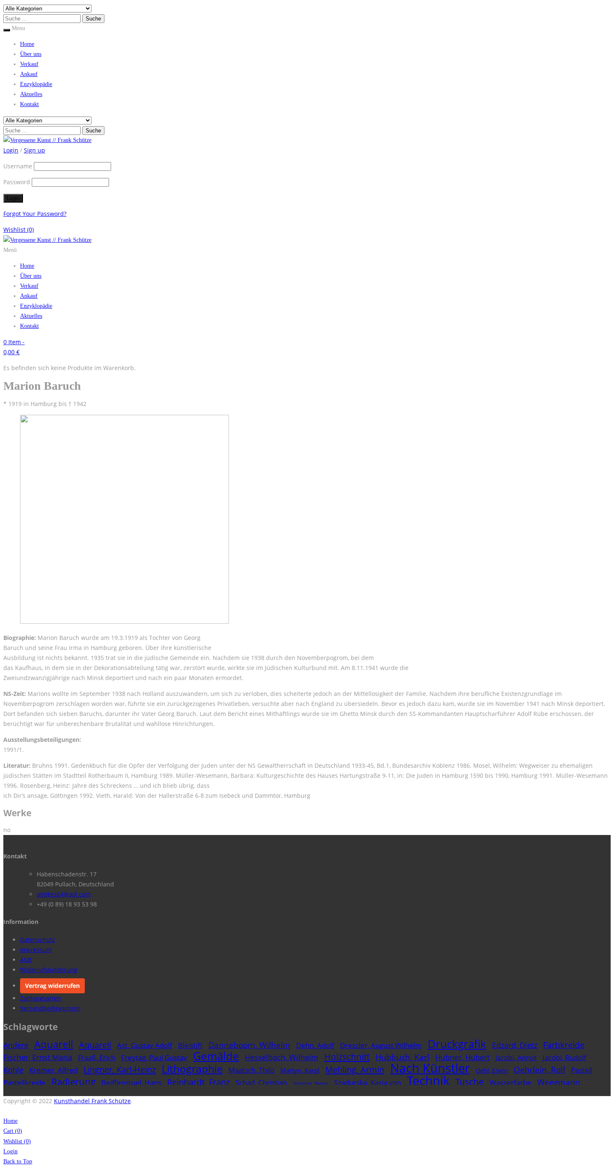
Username (17, 166)
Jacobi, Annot (516, 1057)
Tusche (469, 1082)
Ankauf (29, 74)
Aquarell (53, 1044)
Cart (12, 1131)
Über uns (30, 54)
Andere (15, 1045)
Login (10, 1151)
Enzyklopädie (36, 84)
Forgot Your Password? (34, 214)
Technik (428, 1080)
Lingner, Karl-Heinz (120, 1069)
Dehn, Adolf (315, 1045)
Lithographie (192, 1069)
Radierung (73, 1081)
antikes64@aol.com (64, 894)
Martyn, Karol (300, 1070)
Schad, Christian (261, 1082)
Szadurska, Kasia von (367, 1082)
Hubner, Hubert (462, 1057)
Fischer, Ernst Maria (37, 1057)
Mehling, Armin (354, 1069)
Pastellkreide (24, 1082)
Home (27, 44)
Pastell (581, 1070)
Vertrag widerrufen (52, 986)
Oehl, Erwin (492, 1070)
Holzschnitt (347, 1057)
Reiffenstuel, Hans (131, 1082)
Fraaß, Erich (96, 1057)
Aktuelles (31, 94)
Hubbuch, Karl (402, 1057)
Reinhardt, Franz (198, 1082)
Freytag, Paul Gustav (154, 1057)
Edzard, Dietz (514, 1045)
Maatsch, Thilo (251, 1070)
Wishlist (18, 229)
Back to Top (17, 1161)
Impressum (36, 950)
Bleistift (190, 1045)
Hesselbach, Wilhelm (281, 1057)
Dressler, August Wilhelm (381, 1045)
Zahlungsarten (40, 998)
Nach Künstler (430, 1068)
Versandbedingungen (50, 1008)
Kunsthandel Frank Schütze (92, 1101)
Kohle (13, 1069)
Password (16, 182)
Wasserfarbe (510, 1082)
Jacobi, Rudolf (564, 1057)
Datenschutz (37, 940)
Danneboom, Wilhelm (249, 1045)
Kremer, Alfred (53, 1070)
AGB (26, 960)
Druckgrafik (457, 1043)
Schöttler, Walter (310, 1083)
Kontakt (29, 104)
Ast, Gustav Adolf (144, 1045)
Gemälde (216, 1055)
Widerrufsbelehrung (48, 970)
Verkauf (29, 64)
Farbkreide (563, 1045)
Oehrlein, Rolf (539, 1069)
